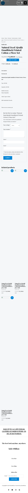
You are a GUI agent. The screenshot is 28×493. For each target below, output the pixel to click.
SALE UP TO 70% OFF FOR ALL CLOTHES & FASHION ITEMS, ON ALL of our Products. (14, 431)
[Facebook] (8, 490)
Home (2, 38)
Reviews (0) (4, 73)
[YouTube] (12, 490)
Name (5, 139)
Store (6, 38)
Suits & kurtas (15, 38)
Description (4, 70)
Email (4, 145)
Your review (7, 129)
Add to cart (13, 60)
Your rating (6, 125)
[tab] (14, 70)
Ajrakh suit (16, 63)
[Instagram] (16, 490)
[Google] (19, 490)
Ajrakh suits (4, 44)
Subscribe (14, 479)
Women (9, 38)
